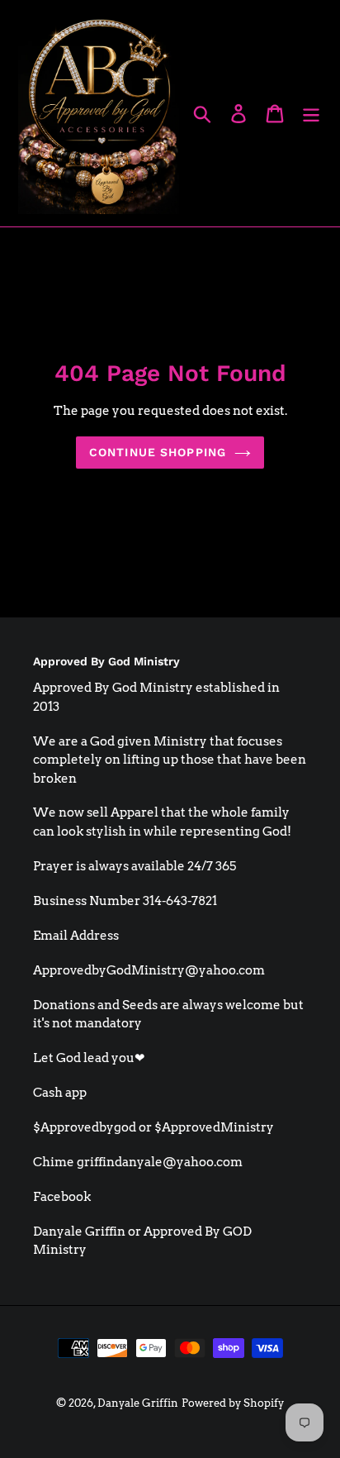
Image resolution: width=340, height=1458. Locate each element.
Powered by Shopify (233, 1403)
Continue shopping (157, 452)
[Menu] (311, 113)
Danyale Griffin (137, 1403)
